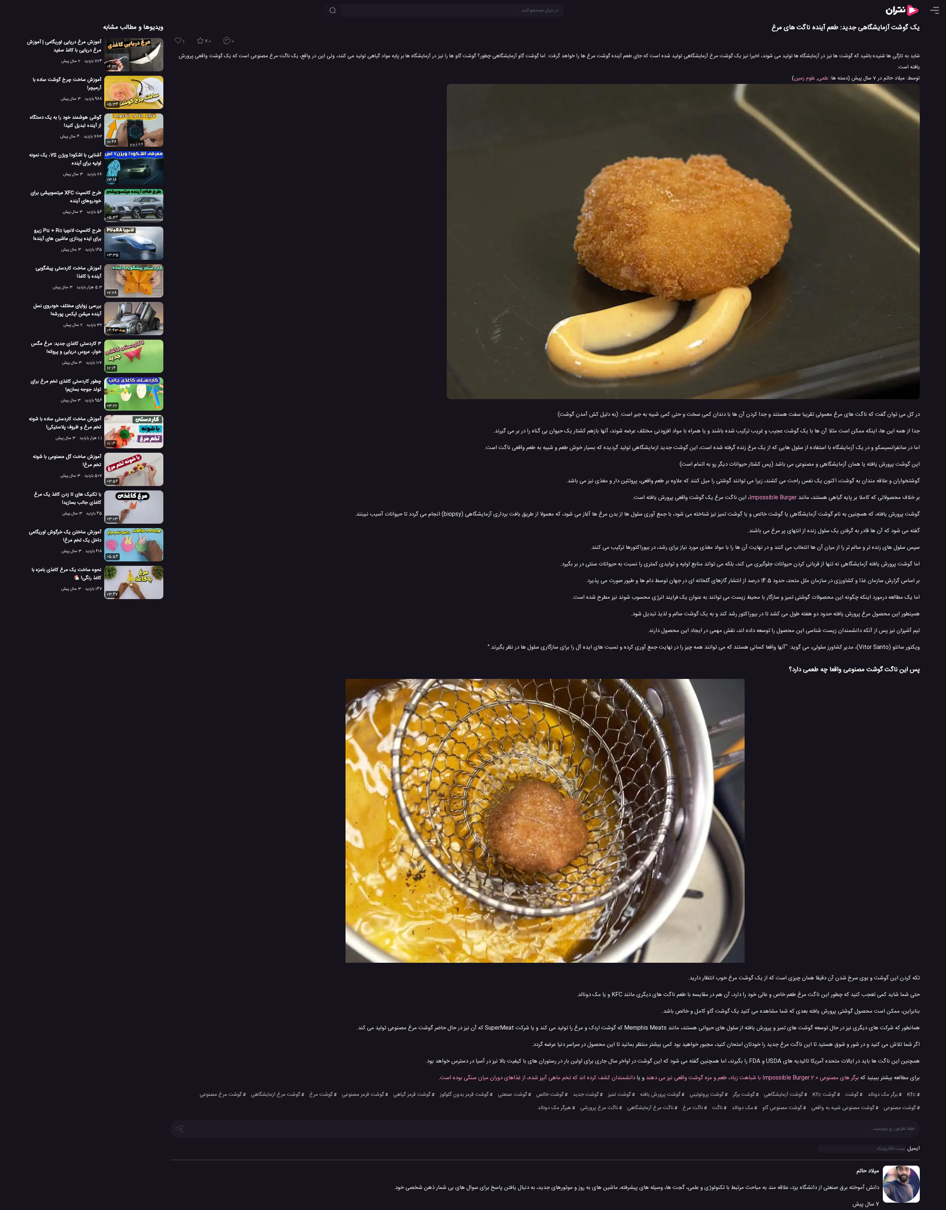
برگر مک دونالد (883, 1094)
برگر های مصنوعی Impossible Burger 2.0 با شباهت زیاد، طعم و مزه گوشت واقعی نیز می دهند (753, 1077)
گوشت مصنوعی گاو (782, 1108)
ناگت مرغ (693, 1108)
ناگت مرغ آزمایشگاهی (650, 1108)
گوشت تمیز (619, 1094)
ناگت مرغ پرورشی (599, 1108)
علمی (823, 78)
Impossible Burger (773, 497)
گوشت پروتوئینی (707, 1094)
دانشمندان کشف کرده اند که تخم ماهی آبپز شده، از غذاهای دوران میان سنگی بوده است (537, 1077)
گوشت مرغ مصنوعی (221, 1094)
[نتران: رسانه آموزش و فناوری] (902, 10)
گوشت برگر (744, 1094)
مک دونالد (742, 1108)
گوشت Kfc (824, 1094)
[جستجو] (332, 10)
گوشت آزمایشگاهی (783, 1094)
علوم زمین (804, 78)
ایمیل (913, 1148)
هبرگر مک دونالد (554, 1108)
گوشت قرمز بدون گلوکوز (464, 1094)
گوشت (851, 1094)
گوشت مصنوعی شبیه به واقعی (842, 1108)
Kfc (911, 1094)
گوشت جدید (586, 1094)
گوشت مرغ (321, 1094)
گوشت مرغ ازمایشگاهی (275, 1094)
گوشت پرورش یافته (660, 1094)
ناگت (717, 1108)
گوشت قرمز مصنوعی (363, 1094)
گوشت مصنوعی (900, 1108)
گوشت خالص (550, 1094)
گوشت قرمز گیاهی (412, 1094)
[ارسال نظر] (179, 1128)
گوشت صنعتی (512, 1094)
